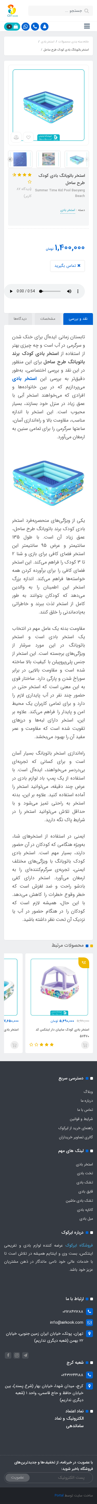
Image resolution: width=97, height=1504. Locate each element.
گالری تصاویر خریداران (76, 1137)
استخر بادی (67, 210)
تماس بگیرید (65, 266)
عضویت (17, 1477)
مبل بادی (86, 1219)
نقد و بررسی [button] (78, 319)
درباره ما (87, 1101)
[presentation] (86, 159)
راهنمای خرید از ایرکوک (75, 1128)
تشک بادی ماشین (79, 1201)
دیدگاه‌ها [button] (20, 319)
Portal (59, 1495)
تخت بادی (85, 1173)
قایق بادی (85, 1191)
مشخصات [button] (47, 319)
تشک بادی (85, 1182)
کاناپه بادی (85, 1210)
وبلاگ (88, 1092)
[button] (44, 27)
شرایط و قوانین (81, 1119)
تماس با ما (85, 1110)
